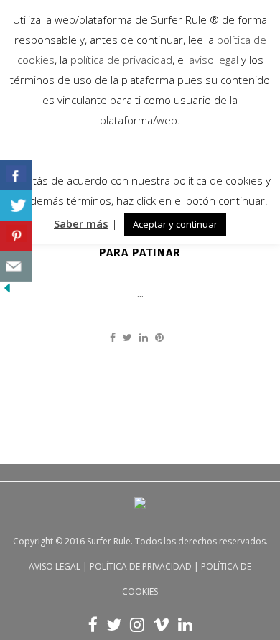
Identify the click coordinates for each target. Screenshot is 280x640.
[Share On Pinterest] (16, 236)
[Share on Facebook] (113, 337)
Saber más (81, 223)
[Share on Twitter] (127, 337)
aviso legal (213, 59)
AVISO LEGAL (54, 566)
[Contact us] (16, 266)
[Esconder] (7, 291)
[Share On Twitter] (16, 205)
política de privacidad (119, 59)
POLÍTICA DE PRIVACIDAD (141, 566)
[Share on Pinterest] (159, 337)
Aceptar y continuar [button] (175, 224)
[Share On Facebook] (16, 175)
